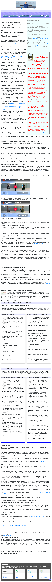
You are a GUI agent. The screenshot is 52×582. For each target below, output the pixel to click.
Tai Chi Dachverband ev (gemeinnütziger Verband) (32, 576)
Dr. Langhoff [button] (5, 15)
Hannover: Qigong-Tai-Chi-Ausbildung (38, 516)
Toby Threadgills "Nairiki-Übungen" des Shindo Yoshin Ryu (21, 523)
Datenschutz (5, 564)
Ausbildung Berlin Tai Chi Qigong (38, 132)
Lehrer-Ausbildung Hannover (9, 535)
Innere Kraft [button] (21, 15)
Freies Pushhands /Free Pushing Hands (13, 106)
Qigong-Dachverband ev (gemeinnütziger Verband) (19, 576)
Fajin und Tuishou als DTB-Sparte (16, 542)
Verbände (42, 15)
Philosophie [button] (32, 15)
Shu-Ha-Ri (40, 170)
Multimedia (27, 15)
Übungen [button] (37, 15)
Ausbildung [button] (15, 15)
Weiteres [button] (46, 15)
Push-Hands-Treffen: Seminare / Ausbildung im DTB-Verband (13, 525)
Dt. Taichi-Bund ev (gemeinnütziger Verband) (6, 576)
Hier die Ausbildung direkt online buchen (16, 43)
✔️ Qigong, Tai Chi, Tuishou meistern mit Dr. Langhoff (26, 8)
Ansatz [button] (10, 15)
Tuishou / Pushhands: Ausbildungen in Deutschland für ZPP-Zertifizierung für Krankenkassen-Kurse (11, 56)
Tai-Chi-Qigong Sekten (38, 243)
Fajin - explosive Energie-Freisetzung (40, 38)
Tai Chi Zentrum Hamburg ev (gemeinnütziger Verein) (44, 576)
